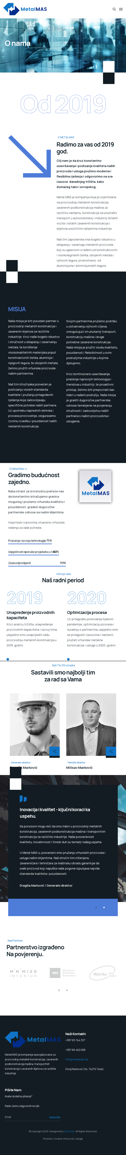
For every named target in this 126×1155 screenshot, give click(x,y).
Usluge (79, 1138)
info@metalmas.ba (76, 1059)
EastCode (68, 1131)
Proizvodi (68, 1138)
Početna (47, 1138)
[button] (96, 907)
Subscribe (55, 1117)
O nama (58, 1138)
